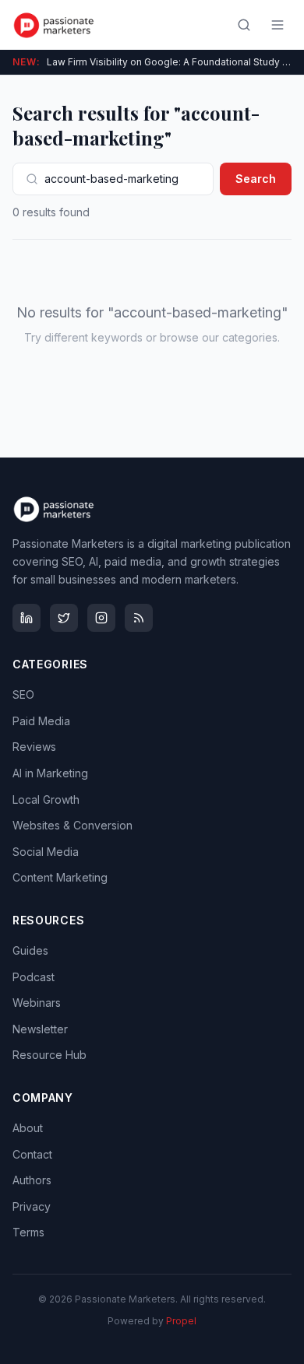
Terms (28, 1232)
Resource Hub (49, 1054)
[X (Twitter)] (64, 618)
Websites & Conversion (72, 825)
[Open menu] (277, 25)
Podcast (33, 977)
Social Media (45, 851)
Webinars (36, 1002)
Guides (30, 950)
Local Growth (46, 799)
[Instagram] (101, 618)
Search (255, 178)
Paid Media (41, 721)
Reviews (34, 746)
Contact (32, 1154)
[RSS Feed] (139, 618)
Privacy (31, 1206)
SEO (23, 694)
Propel (181, 1321)
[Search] (244, 25)
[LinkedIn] (26, 618)
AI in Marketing (50, 773)
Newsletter (40, 1029)
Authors (31, 1180)
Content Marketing (60, 877)
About (27, 1127)
